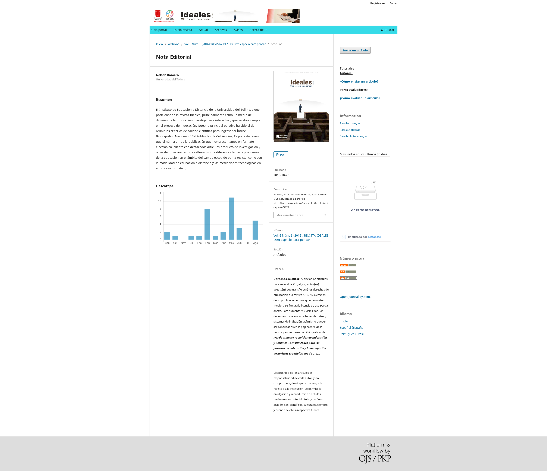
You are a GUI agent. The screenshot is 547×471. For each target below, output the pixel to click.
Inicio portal (158, 30)
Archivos (221, 30)
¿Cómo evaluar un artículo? (360, 98)
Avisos (238, 30)
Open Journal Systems (355, 297)
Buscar (389, 30)
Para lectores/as (350, 123)
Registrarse (377, 3)
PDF (282, 155)
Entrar (393, 3)
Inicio (159, 44)
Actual (203, 30)
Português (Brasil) (353, 334)
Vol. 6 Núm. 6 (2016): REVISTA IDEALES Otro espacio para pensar (225, 44)
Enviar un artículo (355, 50)
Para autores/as (350, 130)
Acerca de (257, 30)
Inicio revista (183, 30)
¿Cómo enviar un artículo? (359, 81)
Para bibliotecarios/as (353, 136)
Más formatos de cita (289, 215)
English (345, 321)
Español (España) (352, 328)
